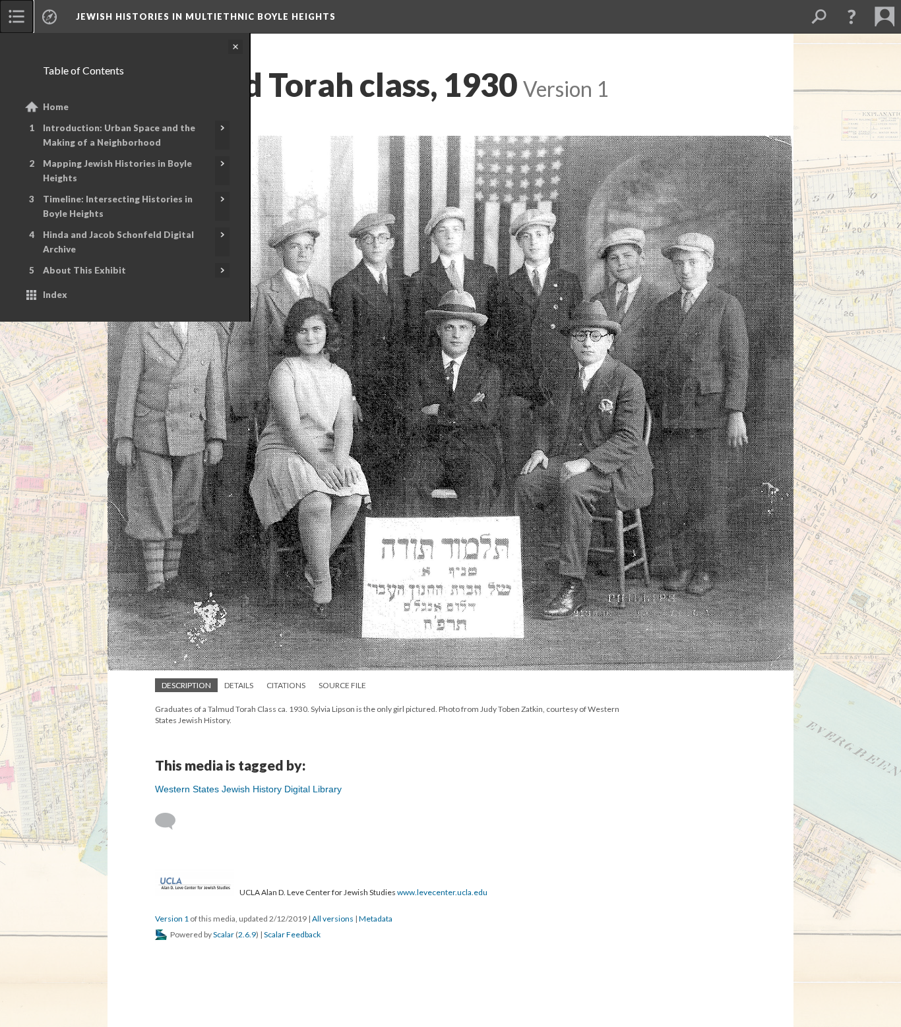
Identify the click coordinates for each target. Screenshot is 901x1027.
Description (186, 685)
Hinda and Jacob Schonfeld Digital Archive (118, 241)
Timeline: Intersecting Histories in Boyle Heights (118, 206)
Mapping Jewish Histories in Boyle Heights (117, 170)
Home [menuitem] (56, 107)
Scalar (223, 934)
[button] (851, 16)
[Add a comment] (171, 821)
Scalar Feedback (292, 934)
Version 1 (172, 919)
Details (238, 685)
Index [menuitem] (55, 294)
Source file (342, 685)
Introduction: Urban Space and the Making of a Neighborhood (119, 135)
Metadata (375, 919)
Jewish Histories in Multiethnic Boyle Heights (206, 16)
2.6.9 (247, 934)
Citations (285, 685)
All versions (333, 919)
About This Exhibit (84, 270)
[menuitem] (16, 16)
